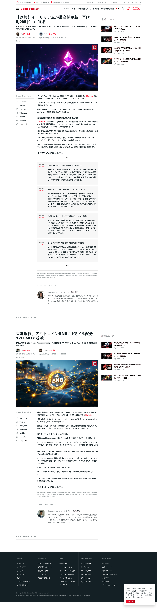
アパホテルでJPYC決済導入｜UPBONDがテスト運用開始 (127, 38)
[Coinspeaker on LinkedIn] (136, 2)
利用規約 (105, 581)
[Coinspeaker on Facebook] (124, 2)
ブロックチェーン (23, 581)
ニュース (67, 9)
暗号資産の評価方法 (109, 574)
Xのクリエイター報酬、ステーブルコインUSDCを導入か (127, 27)
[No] (152, 586)
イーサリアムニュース (43, 285)
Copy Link (23, 124)
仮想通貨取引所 (22, 585)
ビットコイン (21, 563)
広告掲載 (114, 2)
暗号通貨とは (64, 563)
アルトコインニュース (43, 504)
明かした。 (89, 415)
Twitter (22, 105)
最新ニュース (107, 19)
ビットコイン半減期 (66, 574)
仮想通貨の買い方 (84, 9)
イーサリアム (42, 122)
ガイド (74, 9)
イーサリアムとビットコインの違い (67, 582)
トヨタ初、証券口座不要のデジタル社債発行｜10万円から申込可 (127, 49)
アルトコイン (21, 574)
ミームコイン (43, 574)
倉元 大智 (52, 34)
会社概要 (90, 2)
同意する (130, 601)
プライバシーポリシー (110, 585)
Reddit (22, 117)
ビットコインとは (65, 567)
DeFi (18, 578)
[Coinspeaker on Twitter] (128, 2)
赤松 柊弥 (26, 350)
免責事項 (105, 578)
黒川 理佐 (26, 34)
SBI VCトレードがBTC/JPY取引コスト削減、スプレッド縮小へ (127, 60)
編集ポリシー (107, 571)
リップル (20, 571)
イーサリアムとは (65, 578)
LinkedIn (23, 120)
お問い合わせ (102, 2)
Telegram (23, 113)
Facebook (23, 102)
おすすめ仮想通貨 (107, 9)
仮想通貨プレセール (45, 567)
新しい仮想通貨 (43, 571)
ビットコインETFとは (67, 571)
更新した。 (90, 96)
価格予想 (96, 9)
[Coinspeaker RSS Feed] (140, 2)
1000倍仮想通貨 (44, 578)
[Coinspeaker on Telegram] (132, 2)
